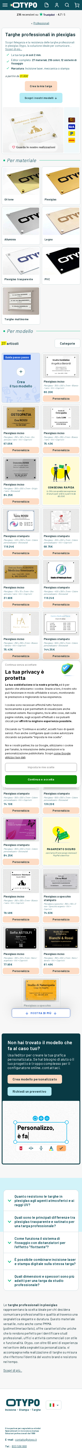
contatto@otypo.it (26, 1439)
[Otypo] (23, 5)
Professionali (41, 23)
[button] (41, 767)
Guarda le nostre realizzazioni (35, 147)
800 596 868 (19, 1446)
